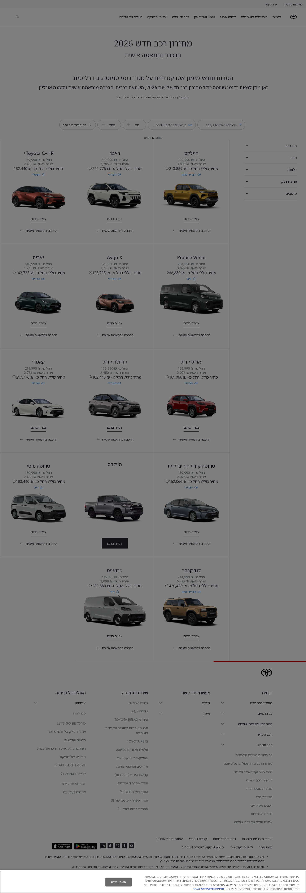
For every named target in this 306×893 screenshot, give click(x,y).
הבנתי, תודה (118, 882)
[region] (153, 881)
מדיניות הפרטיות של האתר (208, 888)
